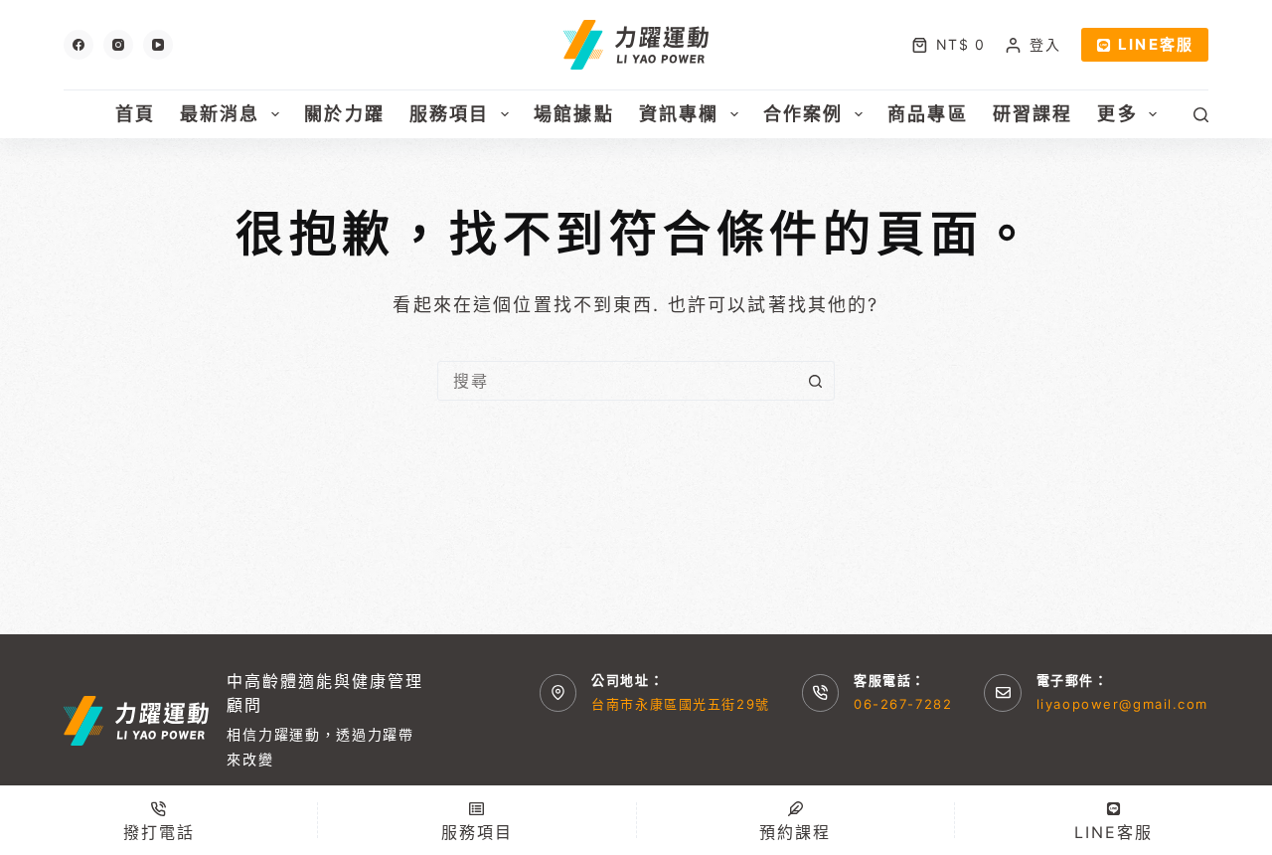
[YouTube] (158, 45)
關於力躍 (344, 113)
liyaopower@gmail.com (1122, 704)
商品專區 (927, 113)
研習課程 (1033, 113)
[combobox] (617, 381)
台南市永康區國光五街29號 (680, 704)
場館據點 (574, 113)
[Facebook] (78, 45)
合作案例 (803, 113)
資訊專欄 (679, 113)
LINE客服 (1155, 44)
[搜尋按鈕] (815, 381)
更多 (1117, 113)
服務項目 (449, 113)
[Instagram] (118, 45)
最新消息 (220, 113)
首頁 (135, 113)
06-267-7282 (903, 704)
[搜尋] (1200, 114)
